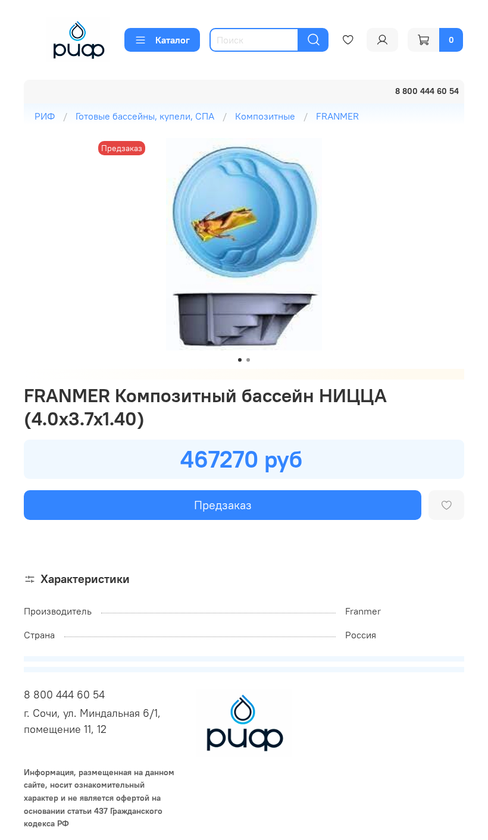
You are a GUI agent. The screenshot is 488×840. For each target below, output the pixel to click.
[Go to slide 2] (248, 360)
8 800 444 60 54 (64, 694)
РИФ (45, 116)
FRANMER (337, 116)
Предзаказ (223, 504)
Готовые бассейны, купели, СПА (145, 116)
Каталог (172, 40)
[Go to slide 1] (240, 360)
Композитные (265, 116)
